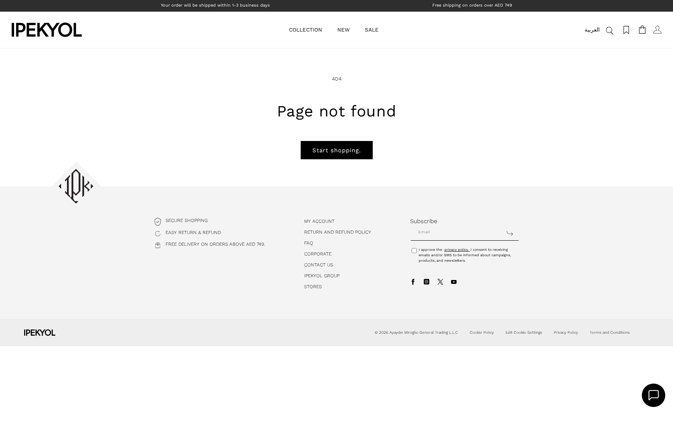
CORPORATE (317, 254)
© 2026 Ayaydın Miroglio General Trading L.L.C (416, 332)
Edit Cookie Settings (524, 332)
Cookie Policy (482, 332)
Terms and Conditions (610, 332)
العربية (592, 29)
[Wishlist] (625, 29)
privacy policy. (457, 250)
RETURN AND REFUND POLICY (337, 232)
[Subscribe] (509, 233)
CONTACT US (318, 265)
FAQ (308, 243)
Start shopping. (336, 150)
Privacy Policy (566, 332)
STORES (313, 286)
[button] (308, 29)
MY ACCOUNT (319, 221)
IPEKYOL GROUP (322, 275)
